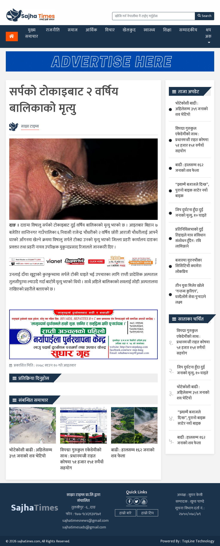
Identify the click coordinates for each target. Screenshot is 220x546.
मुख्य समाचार (31, 33)
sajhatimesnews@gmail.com (85, 520)
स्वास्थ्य (149, 30)
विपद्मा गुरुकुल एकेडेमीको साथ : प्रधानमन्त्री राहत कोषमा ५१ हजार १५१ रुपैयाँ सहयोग (82, 459)
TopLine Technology (198, 541)
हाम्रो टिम (147, 513)
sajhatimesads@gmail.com (84, 527)
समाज (73, 30)
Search (206, 16)
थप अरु (208, 33)
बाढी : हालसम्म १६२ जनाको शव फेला (132, 453)
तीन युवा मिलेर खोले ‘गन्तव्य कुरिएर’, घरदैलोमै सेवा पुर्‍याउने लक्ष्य (190, 294)
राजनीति (53, 30)
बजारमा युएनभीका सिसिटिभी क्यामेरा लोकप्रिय (188, 266)
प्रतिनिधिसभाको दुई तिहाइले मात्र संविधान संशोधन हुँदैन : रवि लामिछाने (190, 238)
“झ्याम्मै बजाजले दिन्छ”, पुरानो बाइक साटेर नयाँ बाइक (192, 190)
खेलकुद (129, 30)
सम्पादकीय (188, 30)
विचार (110, 30)
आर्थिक (91, 30)
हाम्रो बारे (125, 513)
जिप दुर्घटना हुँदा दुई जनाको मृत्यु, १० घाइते (190, 213)
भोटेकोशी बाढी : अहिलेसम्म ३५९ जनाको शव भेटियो (30, 453)
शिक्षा (167, 30)
